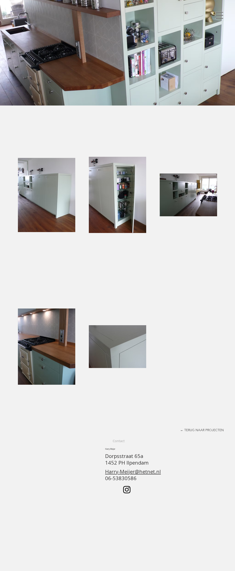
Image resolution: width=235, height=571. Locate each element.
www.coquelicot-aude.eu (104, 533)
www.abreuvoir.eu (81, 533)
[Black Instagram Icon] (127, 490)
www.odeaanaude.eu (59, 533)
